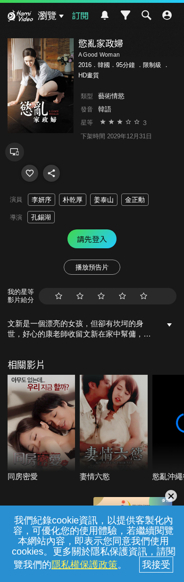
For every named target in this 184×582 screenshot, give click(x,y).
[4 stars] (122, 296)
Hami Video (20, 17)
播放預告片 (92, 267)
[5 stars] (143, 296)
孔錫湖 (41, 217)
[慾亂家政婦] (29, 173)
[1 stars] (58, 296)
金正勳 (135, 199)
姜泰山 (104, 199)
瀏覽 (47, 15)
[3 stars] (101, 296)
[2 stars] (80, 296)
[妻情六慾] (114, 428)
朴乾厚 (73, 199)
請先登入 (92, 239)
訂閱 (80, 15)
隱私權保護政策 (84, 564)
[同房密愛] (41, 428)
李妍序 (41, 199)
